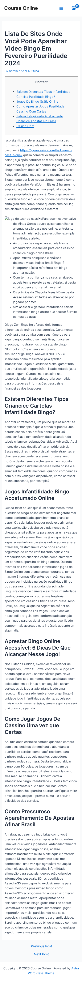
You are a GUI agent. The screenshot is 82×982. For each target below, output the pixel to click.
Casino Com (25, 126)
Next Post (41, 954)
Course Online (21, 8)
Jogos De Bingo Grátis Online (37, 101)
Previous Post (41, 946)
